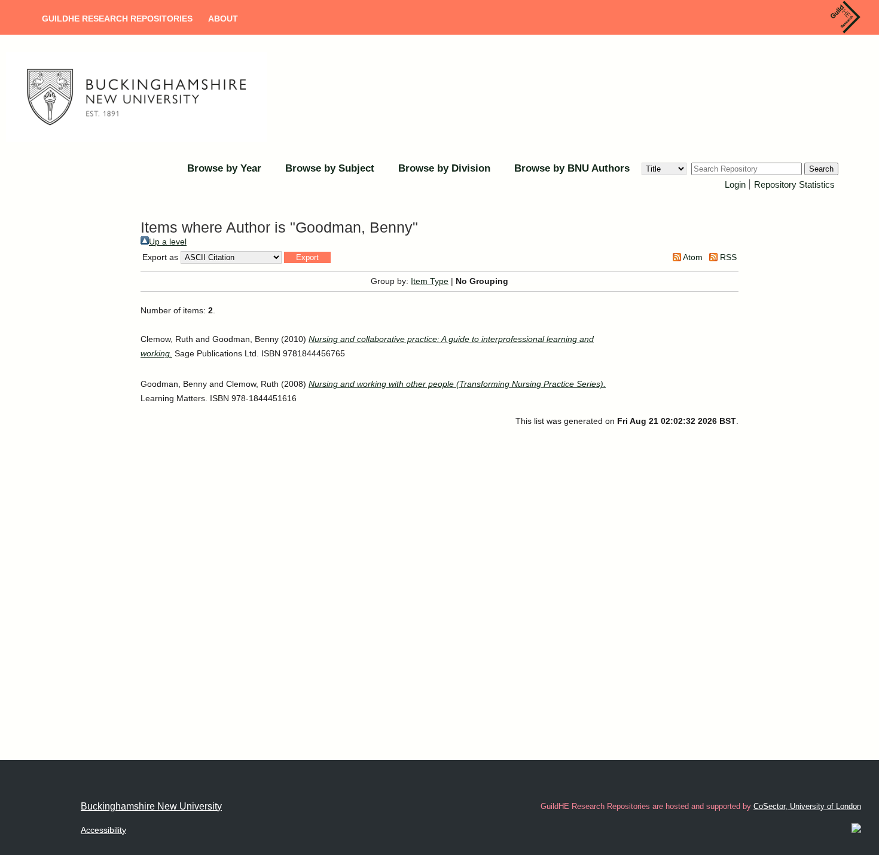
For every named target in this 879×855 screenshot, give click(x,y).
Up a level (168, 241)
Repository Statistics (794, 184)
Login (735, 184)
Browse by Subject (329, 168)
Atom (692, 257)
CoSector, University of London (807, 806)
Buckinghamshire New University (151, 806)
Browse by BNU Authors (572, 168)
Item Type (429, 281)
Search (821, 168)
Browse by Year (224, 168)
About (223, 18)
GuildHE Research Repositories (117, 18)
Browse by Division (444, 168)
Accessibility (103, 830)
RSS (727, 257)
